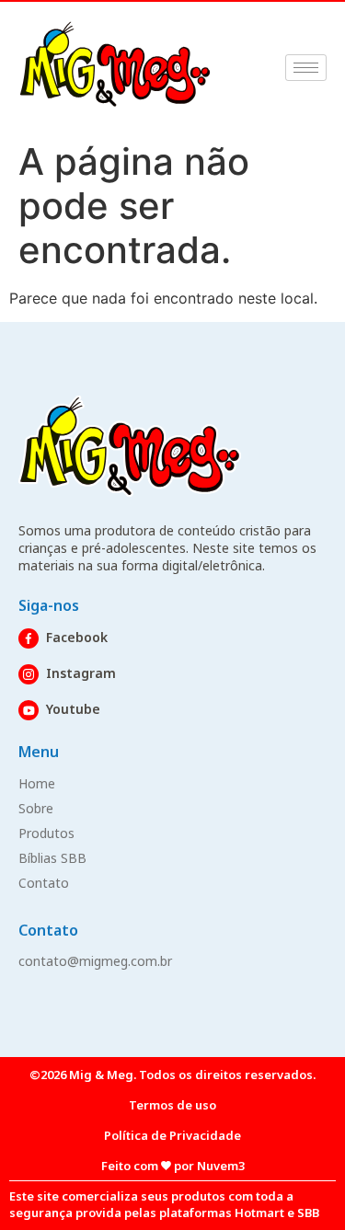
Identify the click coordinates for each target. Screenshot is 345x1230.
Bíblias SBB (52, 858)
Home (36, 783)
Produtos (46, 833)
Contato (43, 882)
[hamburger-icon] (306, 67)
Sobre (35, 808)
